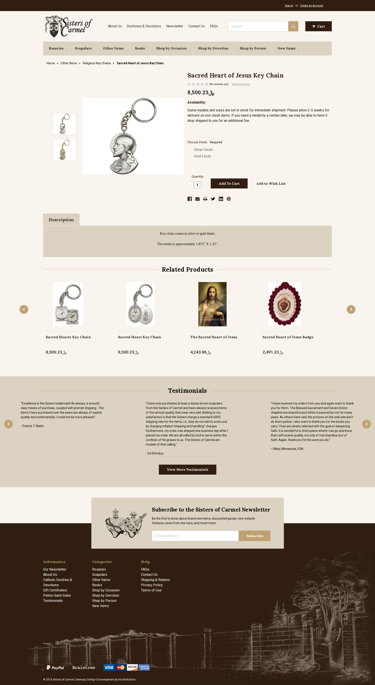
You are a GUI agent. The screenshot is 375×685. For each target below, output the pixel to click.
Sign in (289, 5)
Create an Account (311, 5)
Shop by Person (253, 48)
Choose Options (68, 308)
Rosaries (56, 48)
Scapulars (83, 48)
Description (61, 219)
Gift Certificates (55, 590)
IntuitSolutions (127, 679)
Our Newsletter (54, 569)
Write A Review (241, 84)
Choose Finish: (205, 142)
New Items (287, 48)
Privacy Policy (152, 585)
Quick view (68, 299)
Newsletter (174, 26)
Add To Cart (212, 308)
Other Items (113, 48)
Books (140, 48)
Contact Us (196, 26)
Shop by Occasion (171, 48)
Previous (24, 309)
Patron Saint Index (57, 595)
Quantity (197, 176)
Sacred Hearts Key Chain (68, 337)
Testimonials (53, 601)
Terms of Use (151, 590)
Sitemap (80, 679)
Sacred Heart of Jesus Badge (288, 337)
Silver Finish (203, 150)
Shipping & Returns (155, 580)
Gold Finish (202, 156)
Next (351, 309)
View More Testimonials (187, 469)
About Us (115, 26)
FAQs (214, 26)
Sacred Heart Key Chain (139, 337)
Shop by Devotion (213, 48)
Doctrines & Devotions (144, 26)
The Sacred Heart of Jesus (213, 337)
